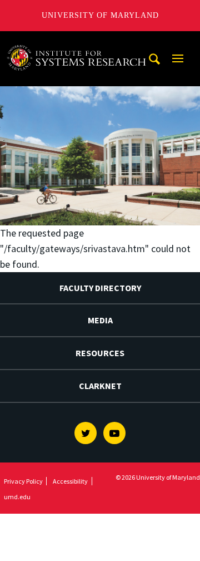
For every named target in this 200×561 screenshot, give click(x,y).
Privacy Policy (23, 481)
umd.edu (17, 497)
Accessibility (70, 481)
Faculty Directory (100, 287)
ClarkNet (100, 385)
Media (100, 320)
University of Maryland (100, 15)
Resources (100, 352)
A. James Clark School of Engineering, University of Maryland (79, 41)
